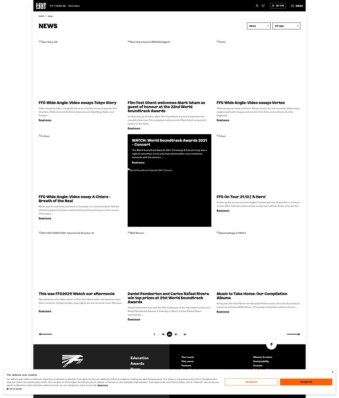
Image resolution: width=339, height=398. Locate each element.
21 (176, 334)
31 (185, 334)
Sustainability (261, 361)
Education (139, 357)
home (41, 15)
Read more (45, 120)
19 (163, 334)
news (50, 15)
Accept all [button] (306, 382)
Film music (187, 361)
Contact (257, 365)
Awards (137, 363)
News (135, 368)
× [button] (333, 372)
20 (169, 334)
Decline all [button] (251, 382)
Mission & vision (262, 357)
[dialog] (169, 382)
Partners (186, 365)
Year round (187, 357)
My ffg (280, 5)
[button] (114, 389)
